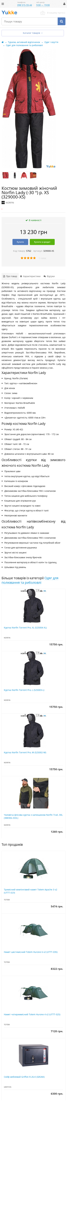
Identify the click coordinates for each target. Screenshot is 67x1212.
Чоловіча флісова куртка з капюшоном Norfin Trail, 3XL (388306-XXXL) (33, 816)
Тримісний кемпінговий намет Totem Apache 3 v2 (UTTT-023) (30, 891)
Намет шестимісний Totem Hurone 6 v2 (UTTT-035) (30, 951)
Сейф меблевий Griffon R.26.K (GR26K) (24, 1076)
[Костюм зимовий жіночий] (6, 175)
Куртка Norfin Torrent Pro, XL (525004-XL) (25, 627)
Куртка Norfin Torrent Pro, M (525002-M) (25, 752)
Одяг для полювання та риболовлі (30, 580)
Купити (20, 242)
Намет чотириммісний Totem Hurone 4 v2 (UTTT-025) (32, 1014)
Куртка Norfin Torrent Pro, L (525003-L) (24, 690)
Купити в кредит (42, 242)
